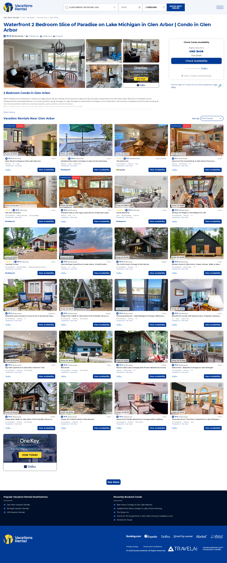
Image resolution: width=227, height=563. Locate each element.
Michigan (31, 18)
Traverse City (42, 18)
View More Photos (14, 85)
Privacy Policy (132, 547)
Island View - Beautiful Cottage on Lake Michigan (192, 367)
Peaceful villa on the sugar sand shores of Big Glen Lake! (85, 213)
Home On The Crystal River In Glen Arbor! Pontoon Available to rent (145, 516)
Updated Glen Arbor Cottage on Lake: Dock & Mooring (84, 161)
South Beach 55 (122, 213)
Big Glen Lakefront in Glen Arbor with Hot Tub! (24, 367)
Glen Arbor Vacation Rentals (18, 505)
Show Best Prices (176, 7)
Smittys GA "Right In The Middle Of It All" (189, 213)
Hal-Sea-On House (13, 213)
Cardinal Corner (11, 264)
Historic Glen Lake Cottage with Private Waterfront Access (141, 367)
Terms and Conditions (152, 547)
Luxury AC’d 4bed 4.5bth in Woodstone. (77, 419)
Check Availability (196, 60)
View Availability (46, 170)
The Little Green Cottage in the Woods (132, 264)
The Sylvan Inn (122, 161)
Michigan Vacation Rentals (18, 508)
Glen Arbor (54, 18)
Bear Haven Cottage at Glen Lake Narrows (23, 161)
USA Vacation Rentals (16, 512)
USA (23, 18)
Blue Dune (65, 367)
